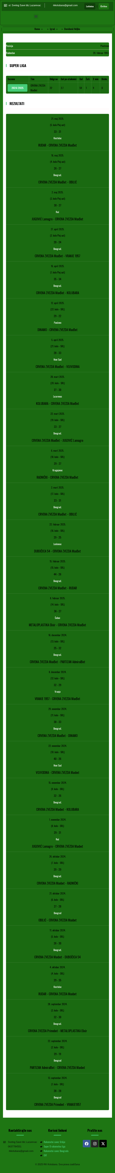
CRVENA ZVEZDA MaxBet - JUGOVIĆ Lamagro (57, 440)
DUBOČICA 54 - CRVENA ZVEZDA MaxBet (57, 551)
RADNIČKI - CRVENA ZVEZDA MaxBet (57, 477)
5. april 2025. (57, 340)
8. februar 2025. (57, 598)
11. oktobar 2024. (58, 930)
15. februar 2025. (58, 561)
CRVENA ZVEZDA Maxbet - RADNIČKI (57, 883)
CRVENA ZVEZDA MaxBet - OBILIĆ (57, 182)
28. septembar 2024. (57, 1004)
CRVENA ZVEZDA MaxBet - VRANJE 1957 (57, 256)
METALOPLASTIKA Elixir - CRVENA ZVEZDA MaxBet (57, 624)
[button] (36, 16)
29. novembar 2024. (57, 709)
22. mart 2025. (57, 414)
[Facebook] (86, 1143)
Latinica (90, 6)
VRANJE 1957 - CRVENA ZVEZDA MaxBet (57, 698)
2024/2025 (18, 88)
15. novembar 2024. (58, 782)
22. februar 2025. (57, 524)
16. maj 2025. (57, 155)
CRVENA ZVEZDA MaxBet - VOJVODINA (58, 366)
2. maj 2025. (57, 192)
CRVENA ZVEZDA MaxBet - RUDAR (57, 588)
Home (37, 29)
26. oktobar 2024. (57, 856)
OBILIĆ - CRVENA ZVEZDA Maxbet (57, 920)
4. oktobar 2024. (57, 967)
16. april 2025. (57, 266)
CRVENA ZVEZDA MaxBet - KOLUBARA (57, 292)
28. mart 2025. (57, 377)
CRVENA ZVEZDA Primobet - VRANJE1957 (57, 1104)
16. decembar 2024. (57, 635)
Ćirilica (103, 6)
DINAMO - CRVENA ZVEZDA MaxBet (58, 329)
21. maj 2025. (57, 118)
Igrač (52, 29)
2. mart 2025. (57, 487)
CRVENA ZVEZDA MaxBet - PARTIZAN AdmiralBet (57, 661)
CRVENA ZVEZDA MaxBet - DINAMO (58, 735)
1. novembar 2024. (57, 819)
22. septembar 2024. (57, 1041)
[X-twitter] (103, 1143)
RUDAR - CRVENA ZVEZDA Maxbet (57, 994)
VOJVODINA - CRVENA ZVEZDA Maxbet (57, 772)
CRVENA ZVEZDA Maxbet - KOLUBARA (57, 809)
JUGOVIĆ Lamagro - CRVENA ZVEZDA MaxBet (57, 219)
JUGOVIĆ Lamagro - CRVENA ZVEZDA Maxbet (57, 846)
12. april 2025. (57, 303)
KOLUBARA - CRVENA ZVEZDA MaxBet (57, 403)
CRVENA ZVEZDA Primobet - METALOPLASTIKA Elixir (57, 1030)
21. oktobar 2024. (57, 893)
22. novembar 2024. (57, 746)
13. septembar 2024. (57, 1078)
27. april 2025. (57, 229)
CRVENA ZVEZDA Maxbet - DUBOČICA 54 (57, 957)
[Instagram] (95, 1143)
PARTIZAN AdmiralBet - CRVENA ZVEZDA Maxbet (57, 1067)
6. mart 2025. (57, 450)
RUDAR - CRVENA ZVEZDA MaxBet (57, 145)
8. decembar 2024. (57, 672)
